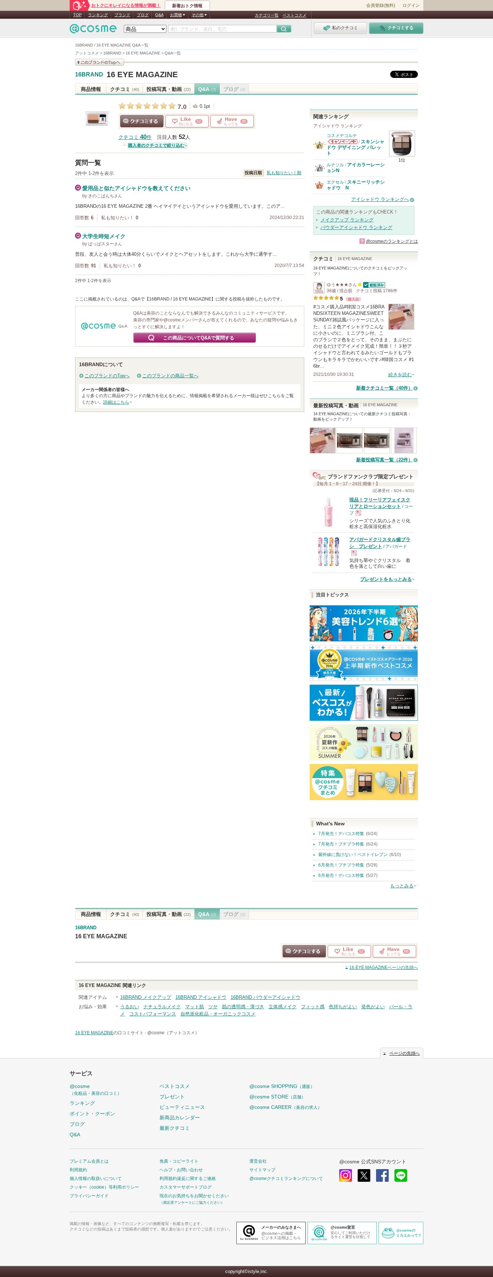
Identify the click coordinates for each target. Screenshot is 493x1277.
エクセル (335, 182)
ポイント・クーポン (92, 1113)
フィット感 (312, 1006)
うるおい (129, 1006)
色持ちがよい (343, 1006)
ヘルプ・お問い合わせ (181, 1169)
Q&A (159, 15)
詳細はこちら (116, 402)
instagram (345, 1175)
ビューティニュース (182, 1107)
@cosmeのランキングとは (392, 241)
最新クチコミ (175, 1128)
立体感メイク (283, 1006)
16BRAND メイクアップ (145, 997)
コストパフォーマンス (152, 1014)
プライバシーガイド (89, 1195)
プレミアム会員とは (89, 1161)
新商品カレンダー (180, 1117)
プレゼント (172, 1097)
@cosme (96, 1089)
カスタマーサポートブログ (185, 1187)
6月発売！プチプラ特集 (341, 865)
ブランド (122, 15)
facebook (382, 1175)
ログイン (411, 5)
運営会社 (258, 1161)
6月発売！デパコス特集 (341, 875)
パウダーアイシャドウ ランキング (356, 227)
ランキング (98, 15)
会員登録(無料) (380, 5)
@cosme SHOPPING (282, 1086)
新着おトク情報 (187, 5)
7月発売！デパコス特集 (341, 833)
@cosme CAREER (285, 1107)
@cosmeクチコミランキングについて (286, 1178)
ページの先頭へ (383, 967)
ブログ (143, 15)
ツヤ (213, 1006)
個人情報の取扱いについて (96, 1178)
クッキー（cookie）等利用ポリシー (104, 1187)
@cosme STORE (277, 1097)
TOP (77, 15)
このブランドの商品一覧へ (170, 375)
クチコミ (124, 89)
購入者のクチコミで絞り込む (156, 145)
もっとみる (402, 885)
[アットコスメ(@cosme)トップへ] (93, 30)
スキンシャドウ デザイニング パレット (355, 147)
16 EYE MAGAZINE (142, 74)
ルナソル (335, 164)
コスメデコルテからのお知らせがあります (342, 141)
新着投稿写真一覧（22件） (384, 459)
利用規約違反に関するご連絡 (188, 1178)
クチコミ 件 (135, 137)
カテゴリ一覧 (267, 15)
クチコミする (141, 121)
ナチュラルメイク (162, 1006)
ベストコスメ (294, 15)
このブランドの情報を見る (99, 62)
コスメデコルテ (342, 135)
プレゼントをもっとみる (386, 579)
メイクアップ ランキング (347, 220)
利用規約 (78, 1169)
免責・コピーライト (179, 1161)
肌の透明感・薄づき (243, 1006)
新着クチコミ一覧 (384, 388)
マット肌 (194, 1006)
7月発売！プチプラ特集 (341, 844)
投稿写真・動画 (169, 89)
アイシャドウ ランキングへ (380, 199)
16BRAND (89, 74)
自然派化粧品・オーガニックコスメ (218, 1014)
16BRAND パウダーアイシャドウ (265, 997)
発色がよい (373, 1006)
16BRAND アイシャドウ (200, 997)
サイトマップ (262, 1169)
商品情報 (91, 89)
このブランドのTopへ (107, 375)
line (400, 1175)
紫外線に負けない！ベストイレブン (353, 854)
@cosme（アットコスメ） (173, 1032)
